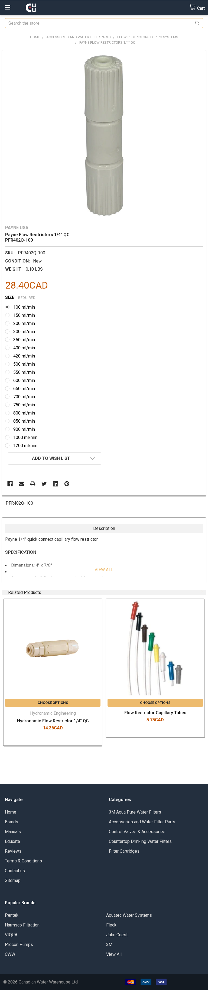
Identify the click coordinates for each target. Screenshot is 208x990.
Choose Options (53, 703)
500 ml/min (24, 364)
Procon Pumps (19, 944)
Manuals (13, 831)
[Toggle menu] (7, 7)
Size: (20, 297)
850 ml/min (24, 421)
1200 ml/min (25, 445)
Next (201, 591)
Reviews (13, 851)
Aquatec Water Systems (129, 915)
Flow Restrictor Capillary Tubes (155, 712)
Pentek (11, 915)
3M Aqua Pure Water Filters (135, 812)
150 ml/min (24, 315)
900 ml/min (24, 429)
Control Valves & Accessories (137, 831)
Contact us (15, 870)
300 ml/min (24, 331)
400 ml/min (24, 347)
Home (10, 812)
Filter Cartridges (124, 851)
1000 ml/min (25, 437)
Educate (12, 841)
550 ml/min (24, 372)
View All (114, 954)
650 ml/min (24, 388)
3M (109, 944)
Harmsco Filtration (22, 925)
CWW (10, 954)
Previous (193, 591)
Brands (11, 821)
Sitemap (13, 880)
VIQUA (11, 934)
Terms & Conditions (23, 861)
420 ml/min (24, 356)
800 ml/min (24, 413)
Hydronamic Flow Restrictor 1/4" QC (53, 720)
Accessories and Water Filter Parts (142, 821)
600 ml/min (24, 380)
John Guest (117, 934)
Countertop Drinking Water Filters (140, 841)
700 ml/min (24, 396)
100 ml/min (24, 307)
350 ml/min (24, 339)
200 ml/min (24, 323)
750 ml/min (24, 404)
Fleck (111, 925)
